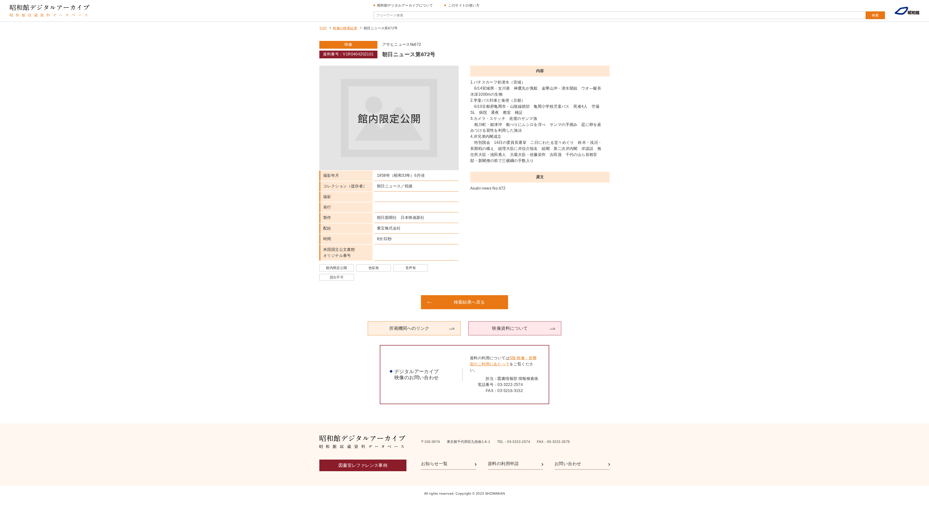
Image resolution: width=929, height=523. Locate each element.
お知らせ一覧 (434, 463)
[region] (540, 121)
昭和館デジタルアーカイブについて (405, 5)
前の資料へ (358, 302)
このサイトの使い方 (463, 5)
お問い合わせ (567, 463)
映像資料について (510, 328)
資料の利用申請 (503, 463)
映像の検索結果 (345, 28)
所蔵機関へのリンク (409, 328)
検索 (875, 15)
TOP (323, 28)
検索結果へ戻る (469, 302)
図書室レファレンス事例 (362, 465)
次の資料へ (571, 302)
